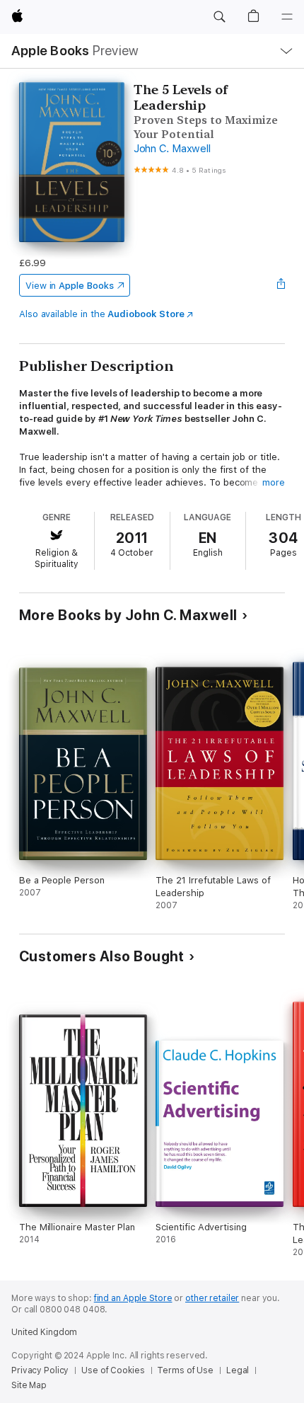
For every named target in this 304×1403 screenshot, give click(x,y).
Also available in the (102, 314)
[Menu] (287, 17)
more (273, 482)
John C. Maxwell (172, 148)
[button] (219, 17)
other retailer (212, 1298)
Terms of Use (185, 1370)
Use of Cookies (112, 1370)
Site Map (29, 1385)
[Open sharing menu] (280, 285)
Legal (237, 1370)
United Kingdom (44, 1332)
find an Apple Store (133, 1298)
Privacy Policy (40, 1370)
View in (69, 285)
